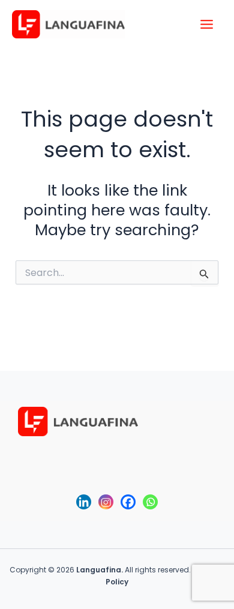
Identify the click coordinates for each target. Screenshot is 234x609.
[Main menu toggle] (207, 24)
